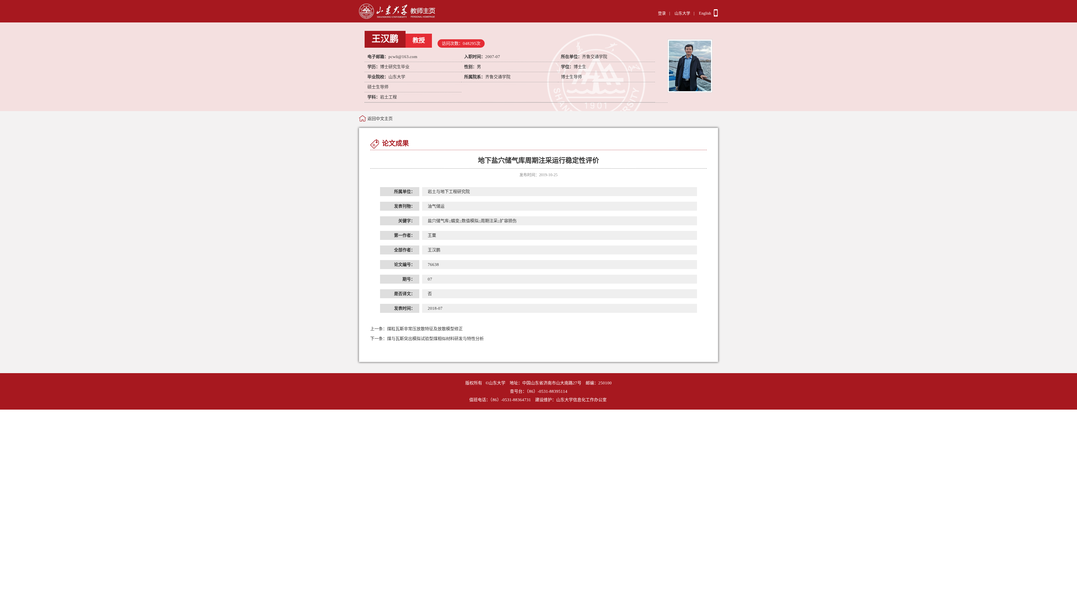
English (705, 13)
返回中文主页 (380, 118)
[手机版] (716, 15)
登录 (662, 13)
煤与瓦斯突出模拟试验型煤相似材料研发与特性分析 (427, 338)
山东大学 (682, 13)
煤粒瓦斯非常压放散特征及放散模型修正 (416, 329)
